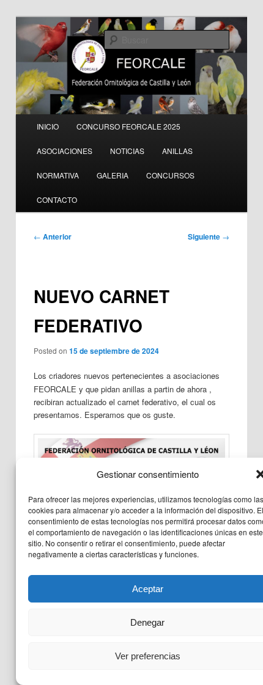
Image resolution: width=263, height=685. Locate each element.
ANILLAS (177, 150)
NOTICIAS (127, 150)
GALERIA (112, 175)
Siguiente (208, 236)
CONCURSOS (170, 175)
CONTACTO (57, 199)
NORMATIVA (58, 175)
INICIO (48, 126)
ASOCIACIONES (64, 150)
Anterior (53, 236)
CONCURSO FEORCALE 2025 (128, 126)
